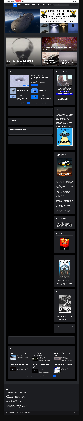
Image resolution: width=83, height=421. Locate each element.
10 (19, 103)
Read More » (34, 85)
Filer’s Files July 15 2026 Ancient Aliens (29, 1)
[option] (41, 51)
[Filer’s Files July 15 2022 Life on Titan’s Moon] (13, 91)
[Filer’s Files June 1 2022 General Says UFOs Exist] (34, 97)
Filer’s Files (20, 4)
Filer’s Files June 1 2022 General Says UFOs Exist (45, 97)
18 (47, 375)
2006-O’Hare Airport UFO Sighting (67, 63)
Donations (33, 4)
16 (41, 375)
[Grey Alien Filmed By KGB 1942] (23, 51)
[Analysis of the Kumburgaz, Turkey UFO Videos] (35, 359)
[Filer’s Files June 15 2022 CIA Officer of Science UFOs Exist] (13, 96)
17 (44, 375)
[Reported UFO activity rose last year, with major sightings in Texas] (35, 371)
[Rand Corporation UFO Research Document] (57, 370)
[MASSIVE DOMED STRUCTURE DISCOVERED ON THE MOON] (59, 44)
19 (25, 103)
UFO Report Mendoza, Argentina (19, 353)
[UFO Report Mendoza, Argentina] (13, 357)
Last (48, 103)
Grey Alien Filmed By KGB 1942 (20, 61)
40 (41, 103)
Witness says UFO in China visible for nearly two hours (19, 365)
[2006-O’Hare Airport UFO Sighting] (68, 59)
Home (15, 4)
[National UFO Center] (41, 21)
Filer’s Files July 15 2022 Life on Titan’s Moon (23, 91)
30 (37, 103)
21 (31, 103)
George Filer (34, 75)
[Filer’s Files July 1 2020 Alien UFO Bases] (34, 90)
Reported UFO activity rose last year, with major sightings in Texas (40, 366)
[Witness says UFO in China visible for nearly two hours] (13, 369)
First (13, 103)
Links (38, 4)
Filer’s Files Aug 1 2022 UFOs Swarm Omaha (39, 78)
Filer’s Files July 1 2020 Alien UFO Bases (44, 91)
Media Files (44, 4)
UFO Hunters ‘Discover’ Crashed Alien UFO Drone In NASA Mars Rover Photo (50, 61)
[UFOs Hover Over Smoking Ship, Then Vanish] (57, 358)
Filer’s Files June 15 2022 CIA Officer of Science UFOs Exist (23, 98)
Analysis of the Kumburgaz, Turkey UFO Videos (39, 354)
